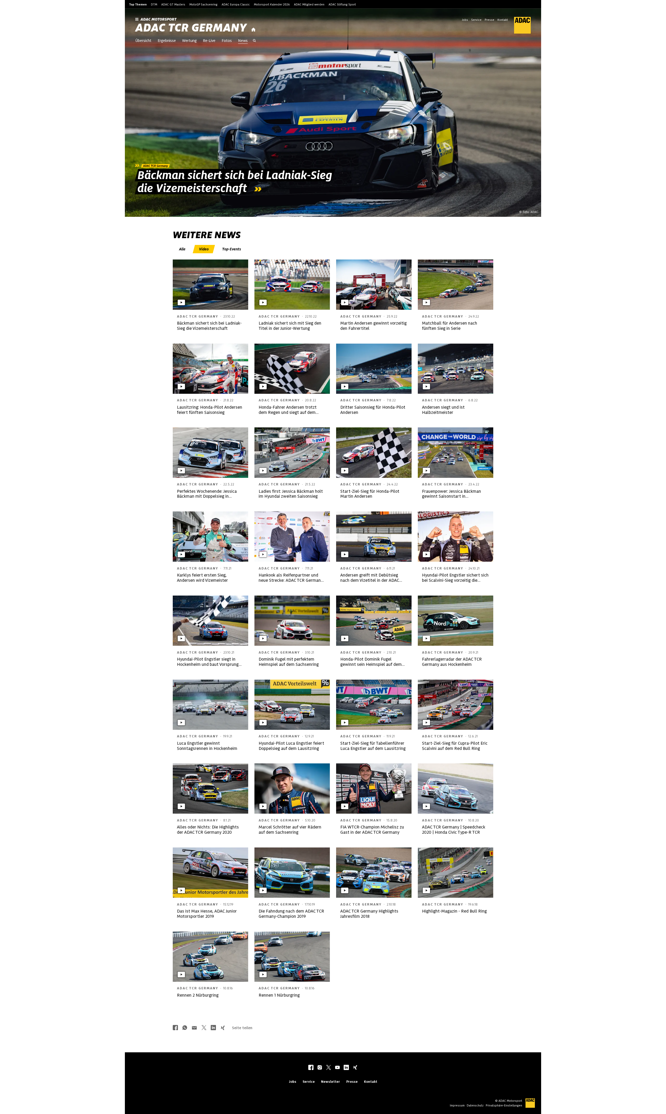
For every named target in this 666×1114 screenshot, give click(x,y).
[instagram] (319, 1068)
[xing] (355, 1068)
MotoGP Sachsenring (203, 4)
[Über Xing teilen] (222, 1028)
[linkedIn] (346, 1068)
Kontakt (502, 20)
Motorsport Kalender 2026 (272, 4)
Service (476, 20)
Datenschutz (475, 1105)
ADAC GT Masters (173, 4)
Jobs (465, 20)
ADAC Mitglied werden (309, 4)
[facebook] (310, 1068)
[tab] (183, 249)
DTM (154, 4)
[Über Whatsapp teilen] (184, 1028)
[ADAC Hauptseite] (519, 25)
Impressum (457, 1105)
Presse (489, 20)
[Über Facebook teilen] (175, 1028)
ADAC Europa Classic (236, 4)
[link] (333, 113)
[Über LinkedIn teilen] (213, 1028)
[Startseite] (253, 30)
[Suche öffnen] (254, 41)
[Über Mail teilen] (194, 1028)
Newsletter (330, 1081)
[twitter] (328, 1068)
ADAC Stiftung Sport (342, 4)
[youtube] (337, 1068)
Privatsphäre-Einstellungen (504, 1105)
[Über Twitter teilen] (204, 1028)
